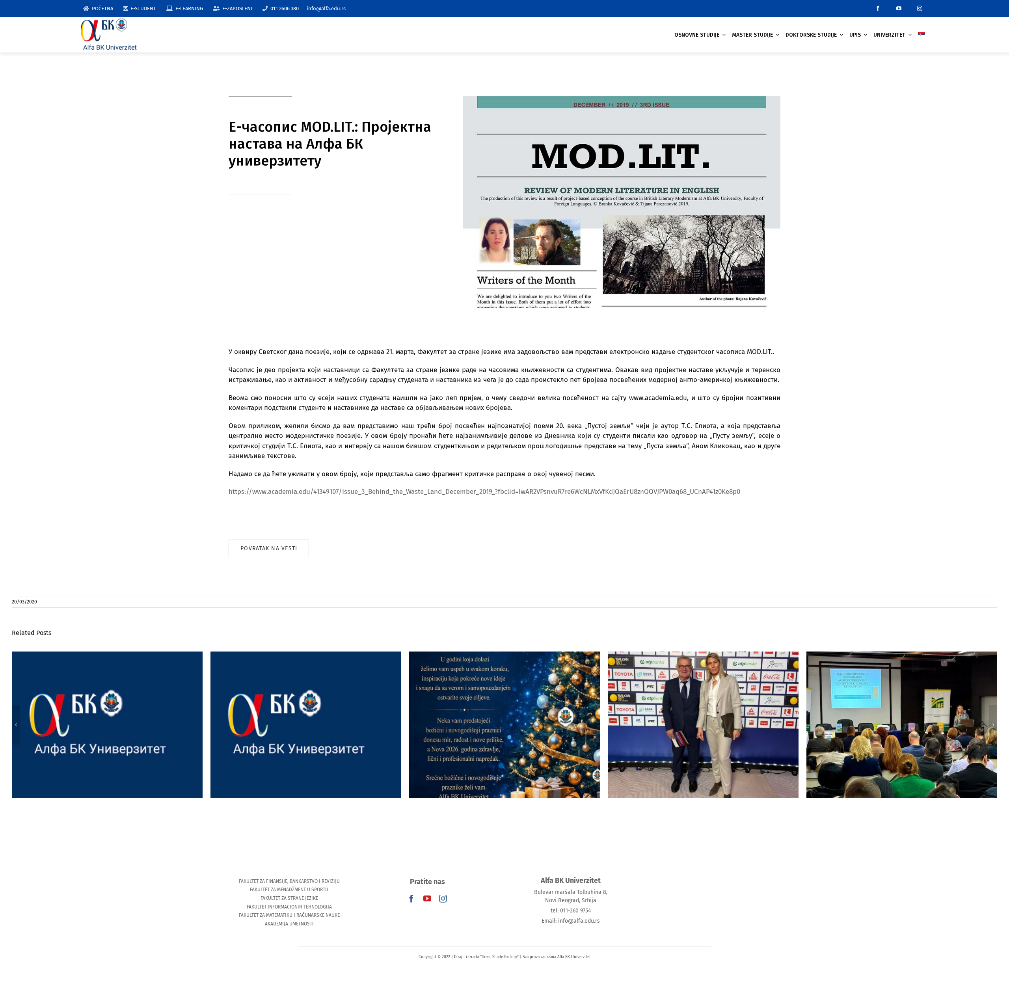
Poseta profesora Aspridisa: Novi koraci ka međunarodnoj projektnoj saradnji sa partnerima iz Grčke (504, 708)
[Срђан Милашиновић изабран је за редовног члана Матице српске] (901, 725)
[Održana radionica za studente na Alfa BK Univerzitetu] (305, 725)
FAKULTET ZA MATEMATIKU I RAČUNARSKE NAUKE (289, 915)
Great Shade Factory (499, 957)
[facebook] (877, 8)
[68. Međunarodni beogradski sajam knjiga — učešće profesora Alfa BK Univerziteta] (703, 725)
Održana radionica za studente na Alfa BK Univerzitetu (306, 712)
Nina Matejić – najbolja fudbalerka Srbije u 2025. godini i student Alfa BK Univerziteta (107, 712)
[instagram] (919, 8)
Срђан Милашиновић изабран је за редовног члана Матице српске (902, 712)
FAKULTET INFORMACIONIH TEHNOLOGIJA (289, 907)
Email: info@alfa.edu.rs (571, 921)
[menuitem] (921, 35)
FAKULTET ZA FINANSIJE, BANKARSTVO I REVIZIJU (289, 881)
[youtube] (898, 8)
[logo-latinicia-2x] (109, 21)
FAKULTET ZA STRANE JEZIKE (289, 898)
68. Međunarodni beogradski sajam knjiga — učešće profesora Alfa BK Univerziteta (703, 712)
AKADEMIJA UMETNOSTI (289, 924)
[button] (16, 725)
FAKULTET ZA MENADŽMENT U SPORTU (289, 889)
